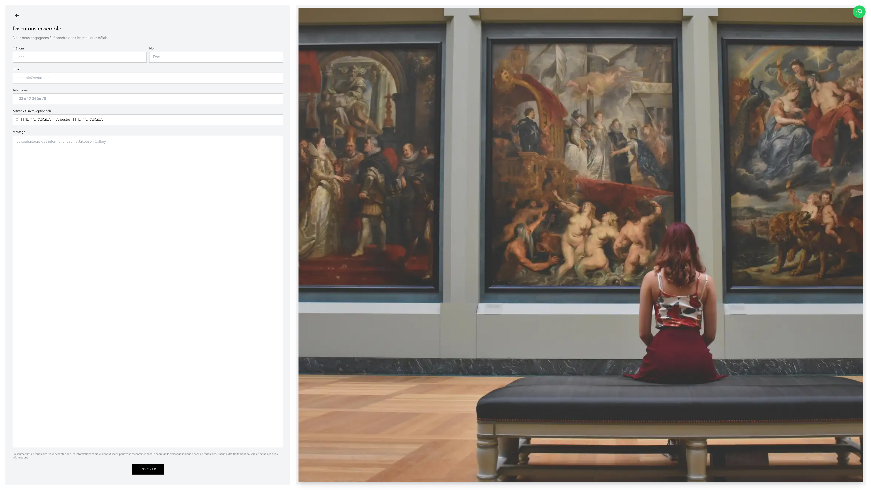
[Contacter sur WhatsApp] (859, 11)
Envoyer (148, 469)
